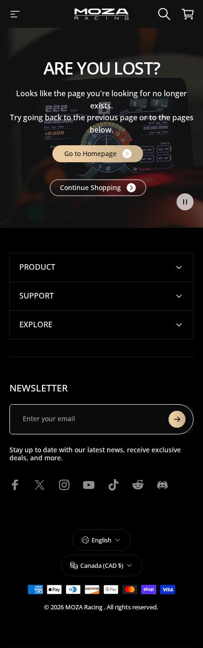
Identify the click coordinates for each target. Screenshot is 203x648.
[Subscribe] (177, 419)
